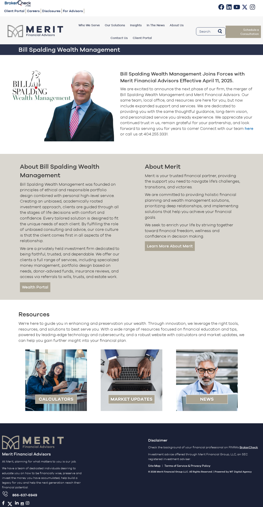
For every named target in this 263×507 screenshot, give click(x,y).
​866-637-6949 (24, 495)
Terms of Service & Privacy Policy (187, 465)
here (249, 128)
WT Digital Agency (241, 471)
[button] (221, 7)
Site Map (154, 465)
